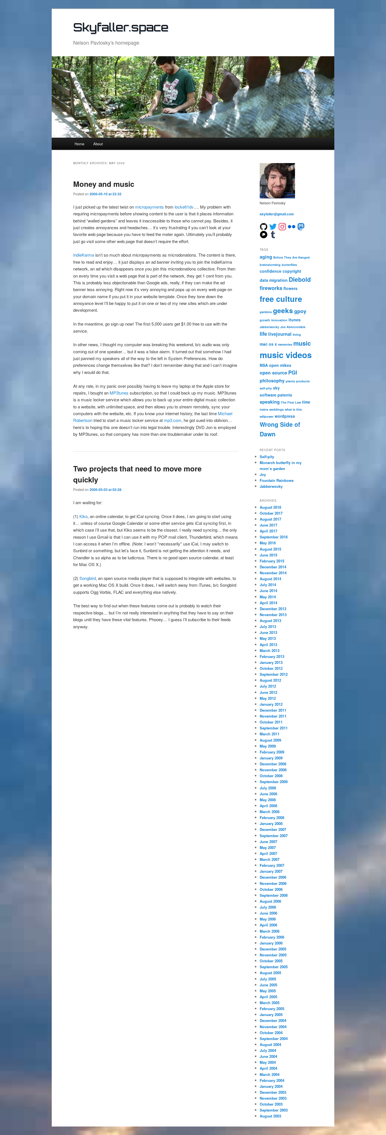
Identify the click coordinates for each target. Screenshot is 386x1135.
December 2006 (273, 877)
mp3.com (172, 420)
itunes (295, 319)
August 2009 (270, 740)
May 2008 (268, 799)
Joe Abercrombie (292, 327)
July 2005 (268, 979)
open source (273, 372)
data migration (274, 280)
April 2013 (268, 644)
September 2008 (274, 781)
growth (265, 320)
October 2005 (271, 960)
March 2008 (269, 811)
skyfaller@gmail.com (277, 213)
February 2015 (272, 561)
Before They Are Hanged (291, 257)
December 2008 (273, 763)
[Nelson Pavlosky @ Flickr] (291, 226)
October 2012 (271, 668)
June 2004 (268, 1056)
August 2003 (270, 1116)
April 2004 (268, 1068)
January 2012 (271, 704)
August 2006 (270, 901)
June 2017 (268, 525)
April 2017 (268, 531)
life (263, 333)
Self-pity (267, 456)
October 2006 (271, 889)
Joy (263, 474)
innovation (279, 320)
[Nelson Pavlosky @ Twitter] (273, 226)
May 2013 (268, 638)
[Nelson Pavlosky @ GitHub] (263, 226)
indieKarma (83, 255)
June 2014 (268, 590)
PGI (292, 372)
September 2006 (274, 895)
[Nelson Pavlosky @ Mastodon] (301, 226)
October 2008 (271, 775)
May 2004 (268, 1062)
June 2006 (268, 913)
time (306, 402)
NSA (264, 365)
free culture (281, 298)
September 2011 (274, 728)
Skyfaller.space (120, 27)
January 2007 (271, 871)
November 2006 (273, 883)
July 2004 (268, 1050)
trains (264, 409)
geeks (283, 310)
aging (266, 257)
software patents (276, 395)
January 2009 (271, 758)
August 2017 (270, 519)
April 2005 (268, 996)
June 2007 (268, 841)
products (303, 381)
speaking (270, 401)
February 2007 (272, 865)
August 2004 (270, 1044)
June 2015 (268, 555)
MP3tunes (119, 393)
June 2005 (268, 984)
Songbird (87, 578)
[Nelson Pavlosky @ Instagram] (282, 226)
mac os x (268, 344)
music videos (286, 355)
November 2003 (273, 1098)
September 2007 (274, 835)
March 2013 (269, 650)
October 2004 (271, 1032)
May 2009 (268, 746)
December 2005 (273, 949)
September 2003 (274, 1110)
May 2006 (268, 919)
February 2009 (272, 752)
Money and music (103, 184)
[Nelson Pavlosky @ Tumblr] (273, 234)
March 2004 (269, 1074)
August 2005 (270, 972)
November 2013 (273, 614)
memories (285, 344)
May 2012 (268, 698)
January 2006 (271, 943)
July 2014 (268, 584)
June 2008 (268, 793)
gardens (266, 312)
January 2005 (271, 1014)
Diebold (300, 279)
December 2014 (273, 566)
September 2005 (274, 966)
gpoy (300, 311)
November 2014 (273, 572)
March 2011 (269, 734)
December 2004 (273, 1020)
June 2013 (268, 632)
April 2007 (268, 853)
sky (276, 388)
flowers (290, 288)
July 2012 (268, 686)
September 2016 (274, 537)
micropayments (149, 207)
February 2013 (272, 656)
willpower (267, 416)
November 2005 (273, 955)
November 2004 (273, 1026)
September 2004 (274, 1038)
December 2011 (273, 710)
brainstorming (270, 265)
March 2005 (269, 1002)
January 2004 (271, 1086)
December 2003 (273, 1092)
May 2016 (268, 542)
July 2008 (268, 787)
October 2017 (271, 513)
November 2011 (273, 716)
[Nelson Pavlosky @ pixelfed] (263, 234)
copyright (292, 271)
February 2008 (272, 817)
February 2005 (272, 1008)
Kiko (83, 516)
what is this (293, 409)
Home (79, 143)
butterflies (289, 265)
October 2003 (271, 1104)
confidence (270, 271)
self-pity (266, 388)
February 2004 (272, 1080)
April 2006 (268, 925)
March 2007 (269, 859)
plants (290, 381)
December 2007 (273, 829)
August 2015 (270, 549)
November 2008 (273, 769)
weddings (276, 409)
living (297, 334)
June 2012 (268, 692)
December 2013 (273, 608)
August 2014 (270, 578)
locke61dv (184, 207)
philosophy (272, 380)
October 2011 (271, 722)
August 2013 (270, 620)
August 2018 (270, 507)
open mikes (280, 365)
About (98, 143)
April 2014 (268, 602)
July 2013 (268, 626)
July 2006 (268, 907)
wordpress (285, 416)
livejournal (280, 334)
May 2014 (268, 596)
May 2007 (268, 847)
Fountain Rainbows (277, 480)
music (302, 343)
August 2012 (270, 680)
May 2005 (268, 990)
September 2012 (274, 674)
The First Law (291, 402)
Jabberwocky (269, 327)
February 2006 (272, 937)
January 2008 (271, 823)
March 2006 (269, 931)
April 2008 (268, 805)
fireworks (271, 288)
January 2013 (271, 662)
